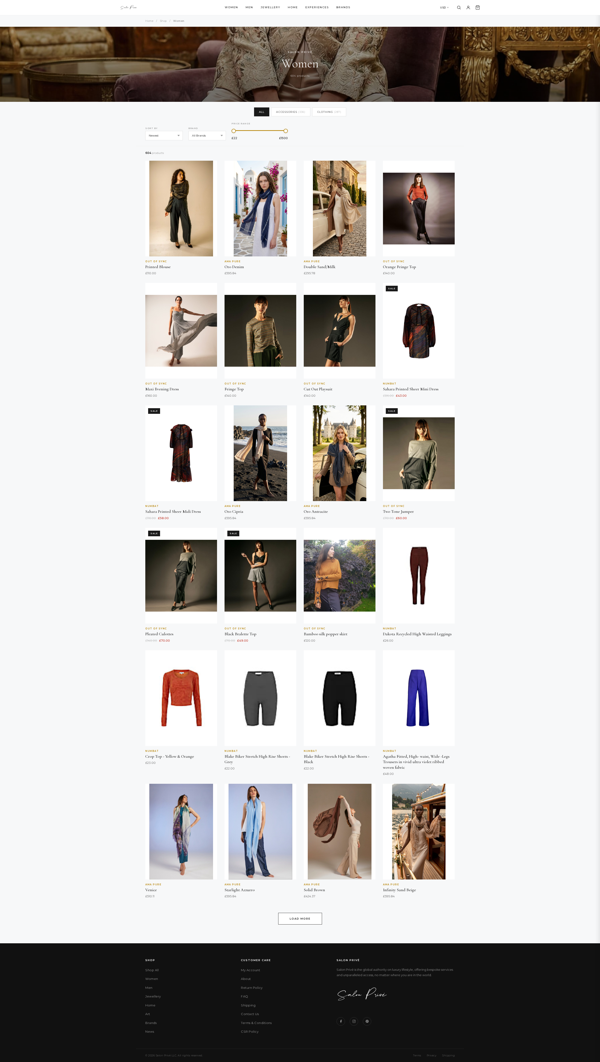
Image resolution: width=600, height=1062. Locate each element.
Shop (163, 21)
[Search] (459, 7)
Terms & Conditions (256, 1023)
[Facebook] (341, 1021)
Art (147, 1014)
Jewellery (270, 7)
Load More (300, 918)
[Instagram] (354, 1021)
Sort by (151, 128)
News (149, 1031)
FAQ (244, 996)
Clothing (329, 112)
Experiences (317, 7)
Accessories (290, 112)
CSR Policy (250, 1031)
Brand (193, 128)
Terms (417, 1055)
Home (293, 7)
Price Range (241, 123)
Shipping (248, 1005)
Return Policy (252, 988)
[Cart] (477, 7)
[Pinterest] (367, 1021)
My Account (250, 970)
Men (249, 7)
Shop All (152, 970)
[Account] (468, 7)
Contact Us (250, 1014)
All (261, 112)
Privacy (432, 1055)
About (246, 979)
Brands (343, 7)
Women (231, 7)
